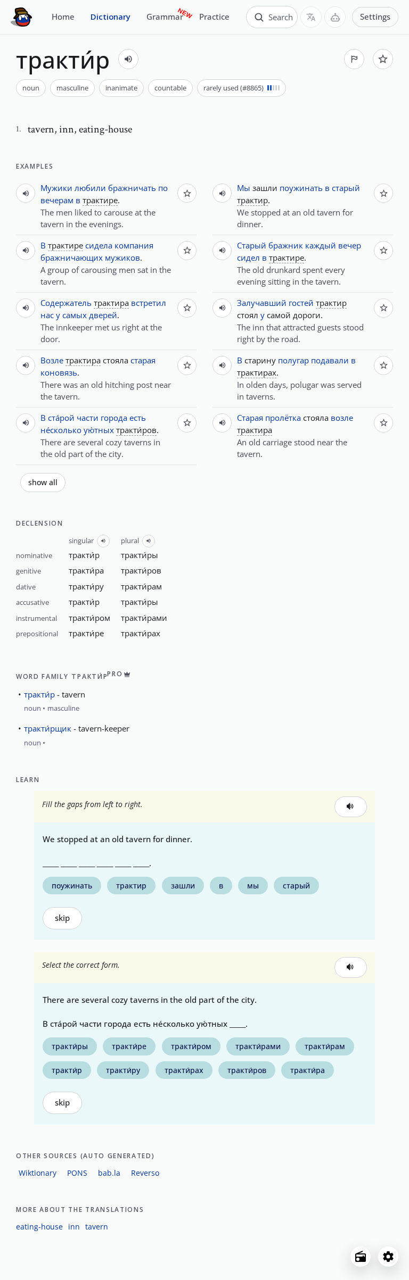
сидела (98, 245)
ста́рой (61, 417)
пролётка (283, 417)
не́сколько (60, 430)
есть (137, 417)
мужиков (122, 257)
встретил (148, 302)
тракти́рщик (47, 728)
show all (43, 482)
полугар (293, 360)
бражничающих (71, 257)
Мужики (56, 187)
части (88, 417)
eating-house (39, 1226)
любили (90, 187)
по (163, 187)
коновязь (58, 372)
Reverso (145, 1173)
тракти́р (39, 694)
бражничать (132, 187)
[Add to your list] (383, 59)
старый (346, 187)
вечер (349, 245)
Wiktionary (37, 1173)
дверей (103, 315)
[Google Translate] (311, 17)
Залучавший (262, 302)
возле (342, 417)
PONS (77, 1173)
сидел (248, 257)
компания (133, 245)
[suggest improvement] (354, 59)
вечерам (56, 200)
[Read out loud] (128, 59)
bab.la (109, 1173)
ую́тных (99, 430)
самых (74, 315)
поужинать (301, 187)
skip (62, 918)
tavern (96, 1226)
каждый (320, 245)
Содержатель (66, 302)
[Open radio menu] (360, 1256)
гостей (301, 302)
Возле (51, 360)
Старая (250, 417)
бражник (285, 245)
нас (47, 315)
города (114, 417)
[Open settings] (388, 1256)
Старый (251, 245)
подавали (330, 360)
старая (143, 360)
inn (74, 1226)
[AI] (335, 17)
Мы (243, 187)
